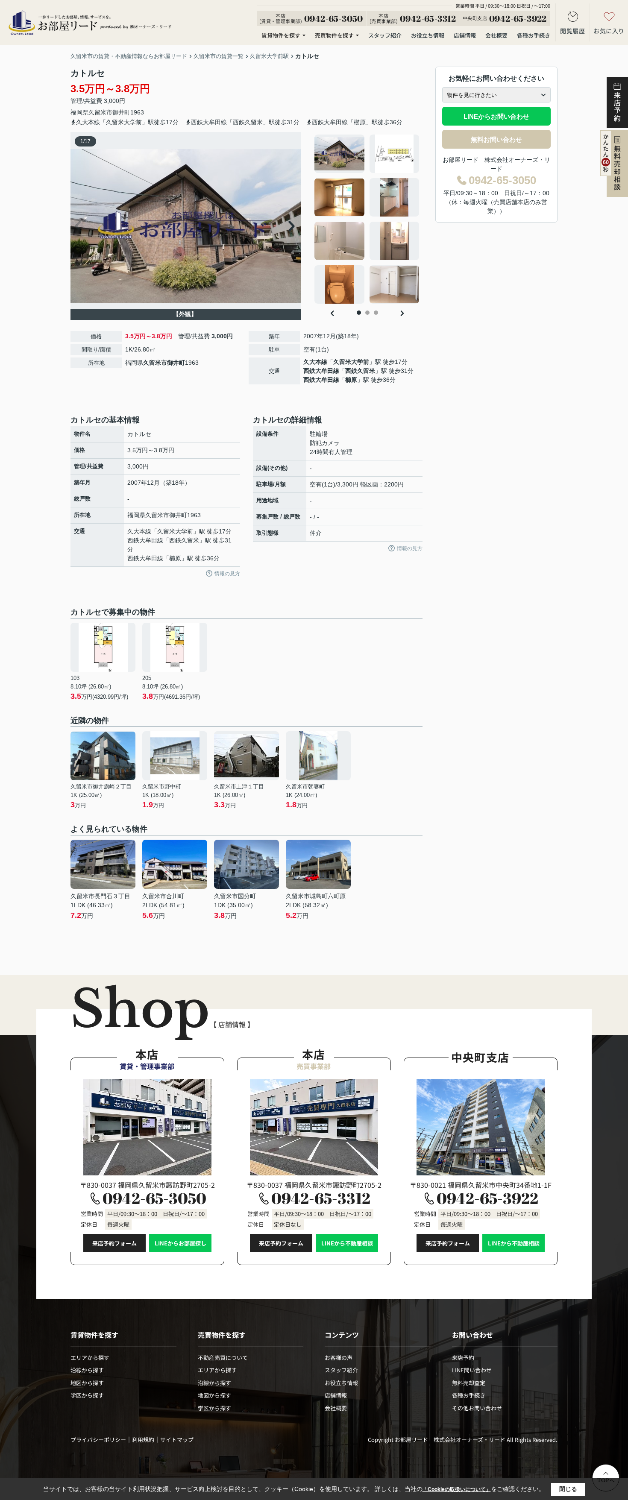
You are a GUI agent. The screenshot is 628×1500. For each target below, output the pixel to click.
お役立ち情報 (427, 35)
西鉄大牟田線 (321, 370)
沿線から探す (87, 1370)
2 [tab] (367, 313)
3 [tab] (376, 313)
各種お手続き (533, 35)
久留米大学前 (351, 361)
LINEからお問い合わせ (496, 116)
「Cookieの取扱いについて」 (457, 1489)
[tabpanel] (367, 219)
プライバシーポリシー (98, 1440)
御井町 (121, 112)
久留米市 (100, 112)
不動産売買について (223, 1358)
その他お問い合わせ (477, 1408)
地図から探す (87, 1383)
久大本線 (315, 361)
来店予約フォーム (114, 1243)
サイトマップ (177, 1440)
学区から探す (87, 1395)
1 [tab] (359, 313)
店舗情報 (465, 35)
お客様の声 (338, 1358)
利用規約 (143, 1440)
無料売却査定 (468, 1383)
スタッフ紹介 (385, 35)
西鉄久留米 (360, 370)
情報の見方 (227, 574)
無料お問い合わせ (496, 139)
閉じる (568, 1488)
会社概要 (496, 35)
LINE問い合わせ (472, 1370)
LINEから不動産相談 (347, 1243)
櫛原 (351, 379)
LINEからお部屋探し (180, 1243)
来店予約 (463, 1358)
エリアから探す (89, 1358)
